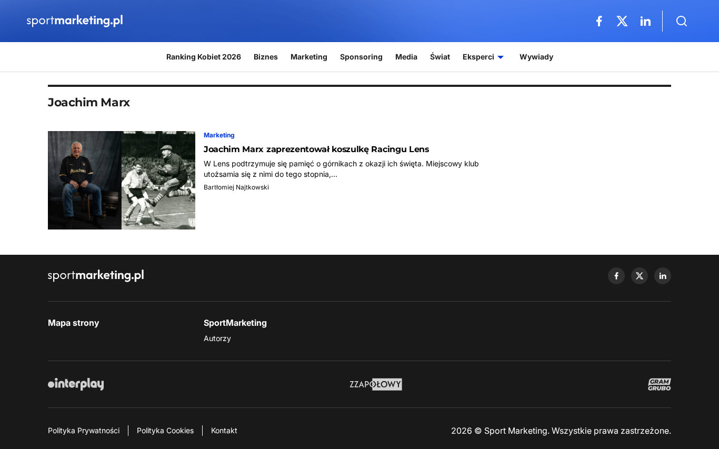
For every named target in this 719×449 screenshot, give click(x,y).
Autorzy (217, 338)
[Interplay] (76, 384)
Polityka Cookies (165, 430)
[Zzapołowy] (376, 384)
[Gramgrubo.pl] (659, 384)
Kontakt (224, 430)
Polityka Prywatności (83, 430)
